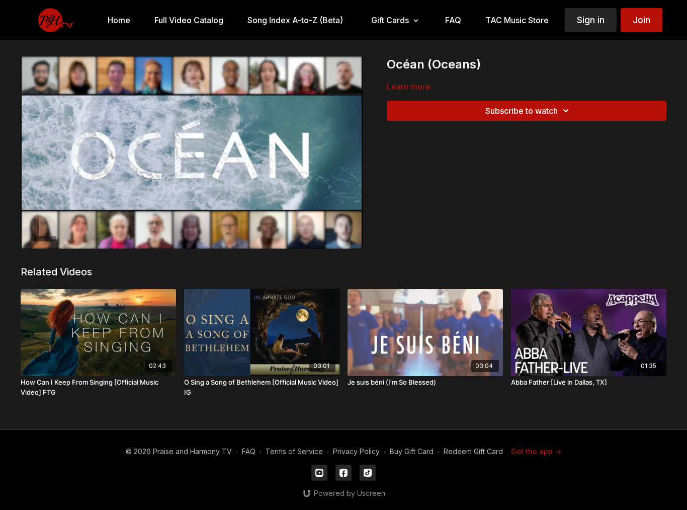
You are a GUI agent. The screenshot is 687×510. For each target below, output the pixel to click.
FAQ (248, 451)
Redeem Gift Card (473, 451)
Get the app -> (536, 451)
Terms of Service (294, 451)
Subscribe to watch (521, 111)
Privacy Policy (356, 451)
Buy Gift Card (412, 451)
